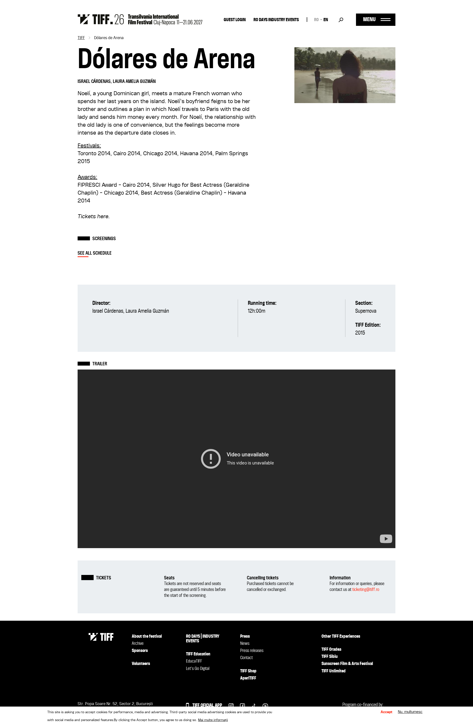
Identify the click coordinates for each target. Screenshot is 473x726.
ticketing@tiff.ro (365, 589)
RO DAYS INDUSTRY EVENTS (276, 20)
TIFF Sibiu (329, 657)
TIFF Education (198, 654)
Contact (246, 658)
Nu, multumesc (410, 712)
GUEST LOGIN (235, 20)
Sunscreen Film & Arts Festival (347, 664)
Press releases (251, 651)
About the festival (147, 636)
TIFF (81, 38)
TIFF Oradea (331, 649)
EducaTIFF (194, 661)
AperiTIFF (248, 678)
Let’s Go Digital (197, 669)
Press (245, 636)
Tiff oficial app (207, 705)
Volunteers (141, 664)
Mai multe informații (213, 720)
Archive (138, 644)
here (102, 216)
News (244, 644)
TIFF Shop (248, 671)
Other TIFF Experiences (340, 636)
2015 (360, 333)
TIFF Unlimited (333, 671)
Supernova (365, 311)
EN (325, 20)
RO (316, 20)
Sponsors (140, 651)
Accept (386, 712)
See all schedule (95, 253)
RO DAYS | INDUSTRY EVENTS (202, 638)
